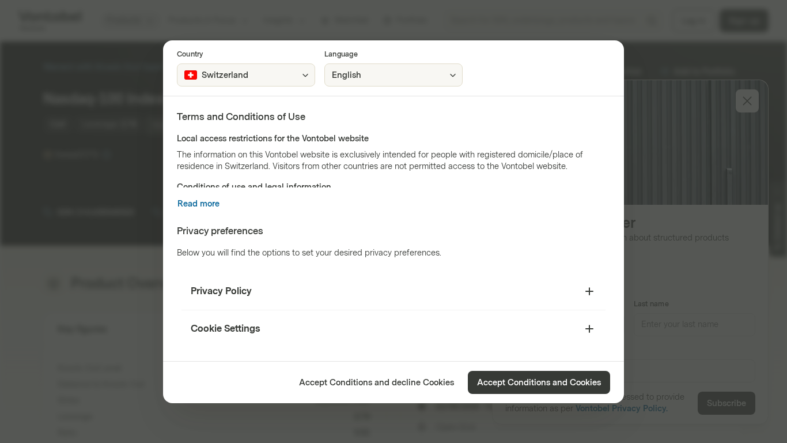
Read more (198, 204)
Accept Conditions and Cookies (539, 383)
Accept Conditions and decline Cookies (376, 383)
